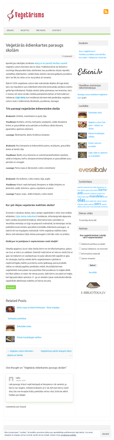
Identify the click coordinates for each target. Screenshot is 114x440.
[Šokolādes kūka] (10, 332)
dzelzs (83, 190)
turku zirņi (86, 207)
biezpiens (100, 187)
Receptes (25, 30)
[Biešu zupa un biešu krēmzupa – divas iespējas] (10, 313)
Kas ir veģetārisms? (87, 51)
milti (105, 197)
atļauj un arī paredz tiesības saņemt (50, 63)
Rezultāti (93, 272)
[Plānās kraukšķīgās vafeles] (10, 343)
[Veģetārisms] (25, 22)
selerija (91, 204)
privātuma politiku (68, 435)
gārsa (88, 190)
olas (81, 200)
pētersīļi (93, 201)
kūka (84, 197)
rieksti (99, 201)
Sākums (10, 30)
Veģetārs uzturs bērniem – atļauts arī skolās (97, 125)
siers (97, 204)
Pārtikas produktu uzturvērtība (92, 54)
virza (92, 207)
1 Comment (67, 56)
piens (88, 201)
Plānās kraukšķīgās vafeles (29, 337)
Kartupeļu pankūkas (17, 318)
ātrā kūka (97, 207)
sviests (104, 204)
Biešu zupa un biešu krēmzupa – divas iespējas (38, 307)
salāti (86, 204)
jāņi (91, 190)
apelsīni (80, 187)
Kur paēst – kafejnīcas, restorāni (92, 57)
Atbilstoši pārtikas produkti (93, 244)
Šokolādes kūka (24, 326)
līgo (87, 197)
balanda (87, 187)
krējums (93, 193)
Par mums (40, 30)
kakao (96, 190)
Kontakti (56, 30)
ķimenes (104, 207)
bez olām (93, 187)
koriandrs (86, 193)
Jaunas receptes (88, 258)
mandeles (96, 196)
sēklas (79, 207)
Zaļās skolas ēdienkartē (26, 216)
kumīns (99, 193)
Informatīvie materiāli (90, 254)
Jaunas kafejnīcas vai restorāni (94, 249)
